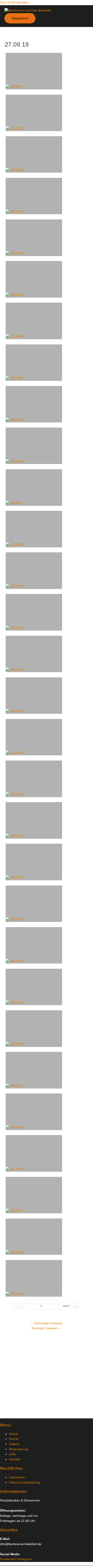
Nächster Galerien (47, 1328)
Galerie (14, 1444)
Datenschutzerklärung (24, 1482)
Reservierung (18, 1449)
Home (13, 1434)
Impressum (17, 1477)
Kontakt (14, 1459)
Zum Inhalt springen (14, 2)
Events (14, 1439)
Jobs (12, 1454)
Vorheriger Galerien (46, 1323)
